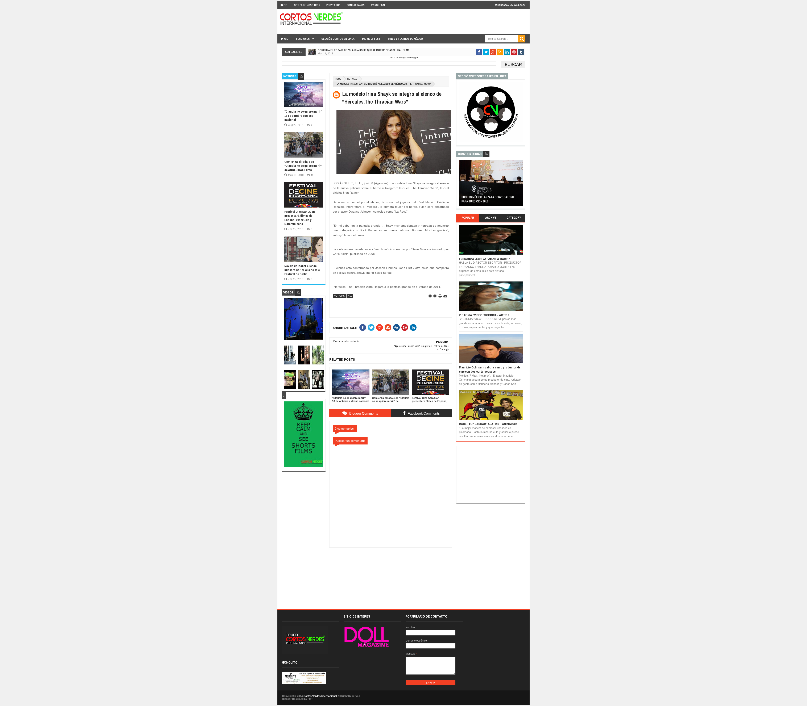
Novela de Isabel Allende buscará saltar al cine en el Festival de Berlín (302, 270)
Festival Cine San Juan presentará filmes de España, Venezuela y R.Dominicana (367, 55)
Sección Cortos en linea (338, 39)
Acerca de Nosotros (307, 5)
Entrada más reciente (346, 341)
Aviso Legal (378, 5)
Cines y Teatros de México (405, 39)
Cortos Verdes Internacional (320, 696)
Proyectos (333, 5)
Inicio (284, 5)
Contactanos (356, 5)
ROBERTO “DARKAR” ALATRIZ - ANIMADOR (488, 424)
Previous (461, 184)
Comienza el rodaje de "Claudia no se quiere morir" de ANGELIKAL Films (303, 165)
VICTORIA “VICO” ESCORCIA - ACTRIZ (484, 315)
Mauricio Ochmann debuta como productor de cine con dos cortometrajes (489, 369)
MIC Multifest (371, 39)
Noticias (352, 79)
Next (520, 184)
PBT (310, 699)
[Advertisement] (390, 574)
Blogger (414, 57)
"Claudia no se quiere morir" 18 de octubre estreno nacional (303, 115)
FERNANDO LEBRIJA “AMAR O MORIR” (484, 258)
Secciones (303, 39)
